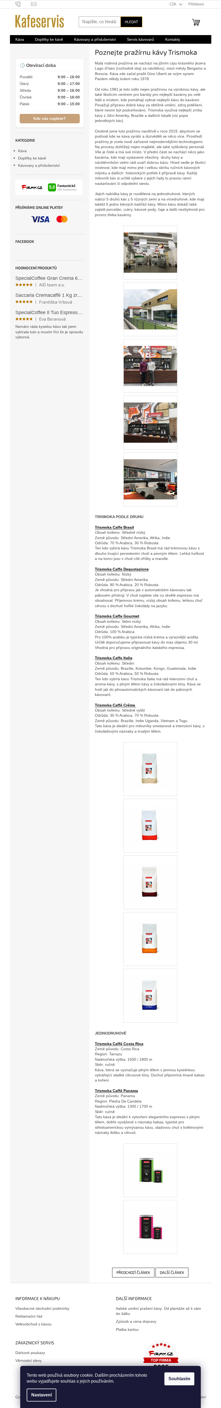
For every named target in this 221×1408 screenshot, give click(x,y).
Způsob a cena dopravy (136, 1321)
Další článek (172, 1272)
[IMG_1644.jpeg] (150, 472)
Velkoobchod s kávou (33, 1324)
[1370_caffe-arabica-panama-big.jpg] (150, 1220)
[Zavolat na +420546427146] (23, 4)
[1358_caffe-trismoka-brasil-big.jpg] (150, 875)
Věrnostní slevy (28, 1360)
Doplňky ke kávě (32, 158)
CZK (174, 4)
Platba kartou (127, 1329)
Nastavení (41, 1395)
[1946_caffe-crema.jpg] (150, 762)
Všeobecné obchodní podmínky (42, 1308)
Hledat (131, 21)
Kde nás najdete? (49, 118)
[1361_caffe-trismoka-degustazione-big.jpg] (150, 819)
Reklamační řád (28, 1316)
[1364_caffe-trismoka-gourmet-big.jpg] (150, 989)
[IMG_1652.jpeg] (150, 359)
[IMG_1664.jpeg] (150, 302)
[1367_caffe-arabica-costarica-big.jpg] (150, 1163)
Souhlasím (179, 1378)
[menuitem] (19, 39)
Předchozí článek (133, 1272)
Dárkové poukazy (30, 1353)
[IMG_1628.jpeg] (150, 245)
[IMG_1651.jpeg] (150, 415)
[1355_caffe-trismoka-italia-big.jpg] (150, 932)
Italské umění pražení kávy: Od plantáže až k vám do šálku (158, 1311)
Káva (22, 151)
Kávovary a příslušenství (39, 165)
